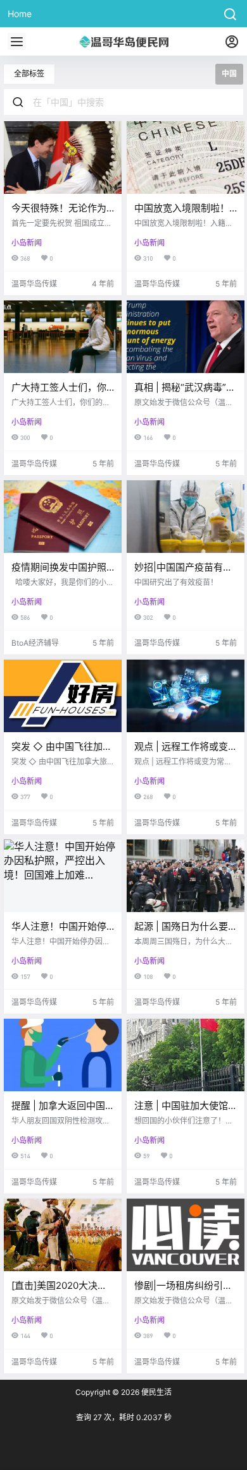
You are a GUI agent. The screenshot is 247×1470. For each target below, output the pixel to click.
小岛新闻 (26, 242)
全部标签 (29, 73)
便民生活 (155, 1392)
